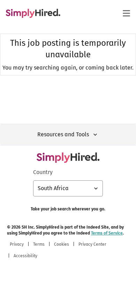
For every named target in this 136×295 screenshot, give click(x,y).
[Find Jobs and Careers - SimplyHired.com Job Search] (33, 13)
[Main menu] (126, 13)
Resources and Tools (63, 134)
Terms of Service (107, 233)
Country (43, 172)
